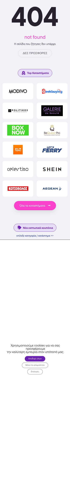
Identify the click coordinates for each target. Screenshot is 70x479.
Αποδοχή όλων (35, 358)
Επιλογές (35, 371)
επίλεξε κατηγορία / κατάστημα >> (35, 236)
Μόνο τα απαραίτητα (35, 365)
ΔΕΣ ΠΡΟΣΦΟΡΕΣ (35, 53)
